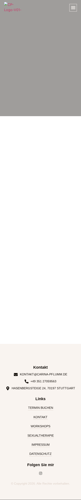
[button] (73, 8)
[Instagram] (40, 473)
